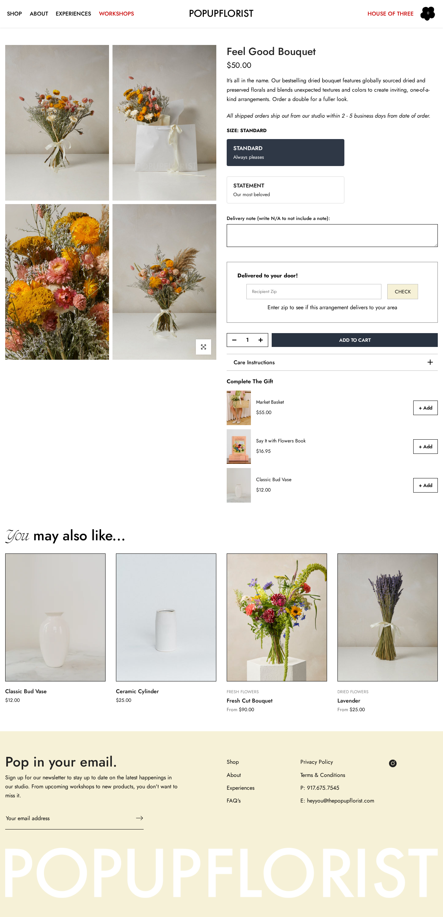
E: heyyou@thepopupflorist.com (337, 801)
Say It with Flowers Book (281, 441)
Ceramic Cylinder (137, 691)
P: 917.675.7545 (319, 788)
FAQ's (234, 801)
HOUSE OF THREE (391, 14)
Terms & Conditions (322, 775)
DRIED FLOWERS (353, 692)
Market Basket (270, 402)
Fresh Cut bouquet (249, 701)
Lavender (348, 701)
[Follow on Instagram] (393, 763)
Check (403, 291)
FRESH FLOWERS (243, 692)
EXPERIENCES (73, 14)
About (234, 775)
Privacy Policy (316, 762)
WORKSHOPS (116, 14)
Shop (233, 762)
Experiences (240, 788)
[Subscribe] (136, 818)
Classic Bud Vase (273, 480)
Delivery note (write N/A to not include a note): (278, 218)
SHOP (14, 14)
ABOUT (39, 14)
